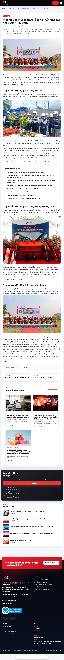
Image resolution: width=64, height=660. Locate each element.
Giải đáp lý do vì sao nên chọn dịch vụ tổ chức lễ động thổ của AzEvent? (27, 162)
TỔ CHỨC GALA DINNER (40, 592)
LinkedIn (24, 367)
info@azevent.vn (10, 603)
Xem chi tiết (10, 426)
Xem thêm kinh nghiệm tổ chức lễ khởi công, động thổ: (20, 158)
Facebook (13, 367)
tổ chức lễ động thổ (48, 77)
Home (3, 8)
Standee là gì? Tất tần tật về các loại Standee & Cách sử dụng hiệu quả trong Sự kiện (32, 188)
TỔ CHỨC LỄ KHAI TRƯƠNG (41, 579)
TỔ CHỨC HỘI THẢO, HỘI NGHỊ (42, 582)
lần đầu (46, 75)
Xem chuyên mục (52, 389)
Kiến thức (9, 8)
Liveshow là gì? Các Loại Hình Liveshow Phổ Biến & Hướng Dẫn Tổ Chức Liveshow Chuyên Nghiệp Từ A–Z (31, 176)
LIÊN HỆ (4, 636)
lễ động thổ (33, 82)
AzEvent (6, 356)
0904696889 (37, 633)
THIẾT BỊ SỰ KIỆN (6, 626)
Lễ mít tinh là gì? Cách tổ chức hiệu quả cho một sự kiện (23, 198)
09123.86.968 (12, 600)
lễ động (10, 75)
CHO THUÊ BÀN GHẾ (7, 634)
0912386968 (37, 628)
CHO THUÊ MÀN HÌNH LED (9, 631)
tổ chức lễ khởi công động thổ (38, 150)
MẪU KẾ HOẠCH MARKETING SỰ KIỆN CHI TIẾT (20, 192)
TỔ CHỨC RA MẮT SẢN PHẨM (41, 589)
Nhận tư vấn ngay (33, 483)
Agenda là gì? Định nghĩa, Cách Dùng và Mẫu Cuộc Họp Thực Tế (25, 172)
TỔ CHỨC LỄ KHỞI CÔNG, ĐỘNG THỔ (43, 587)
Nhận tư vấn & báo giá (55, 3)
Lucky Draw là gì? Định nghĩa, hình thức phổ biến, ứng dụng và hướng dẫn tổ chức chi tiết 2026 (31, 181)
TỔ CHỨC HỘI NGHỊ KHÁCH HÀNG (43, 584)
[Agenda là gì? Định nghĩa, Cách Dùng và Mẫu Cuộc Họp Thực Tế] (18, 403)
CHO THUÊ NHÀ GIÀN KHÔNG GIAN (11, 629)
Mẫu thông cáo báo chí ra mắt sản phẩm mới (20, 195)
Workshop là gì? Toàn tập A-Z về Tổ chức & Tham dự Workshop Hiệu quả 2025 (30, 185)
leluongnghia (6, 26)
